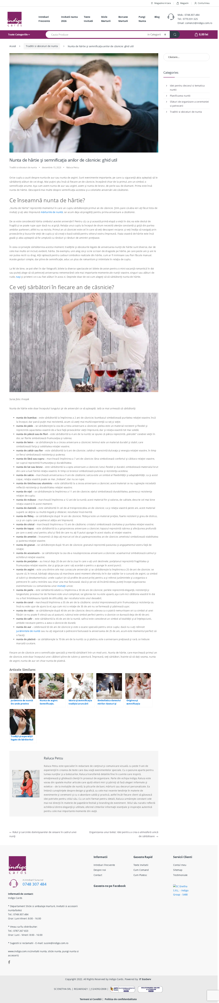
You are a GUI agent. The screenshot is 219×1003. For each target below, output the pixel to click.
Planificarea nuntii (180, 95)
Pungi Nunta (142, 19)
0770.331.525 (190, 19)
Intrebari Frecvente (44, 19)
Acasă (12, 46)
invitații (61, 586)
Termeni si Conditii (90, 999)
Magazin (184, 3)
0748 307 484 (35, 884)
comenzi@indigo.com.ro (198, 23)
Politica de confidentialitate (121, 999)
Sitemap (177, 870)
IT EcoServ (145, 979)
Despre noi (100, 870)
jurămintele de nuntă (28, 631)
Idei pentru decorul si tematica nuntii (187, 87)
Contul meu (204, 3)
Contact (98, 875)
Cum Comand (141, 870)
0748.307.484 (192, 14)
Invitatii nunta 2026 (69, 19)
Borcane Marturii (123, 19)
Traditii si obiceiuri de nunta (42, 46)
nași (18, 276)
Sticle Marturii (106, 19)
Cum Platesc (140, 875)
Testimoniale (180, 875)
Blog (156, 16)
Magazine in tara (162, 3)
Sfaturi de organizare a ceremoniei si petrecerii (189, 103)
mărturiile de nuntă (52, 212)
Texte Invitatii (88, 19)
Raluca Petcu (72, 167)
